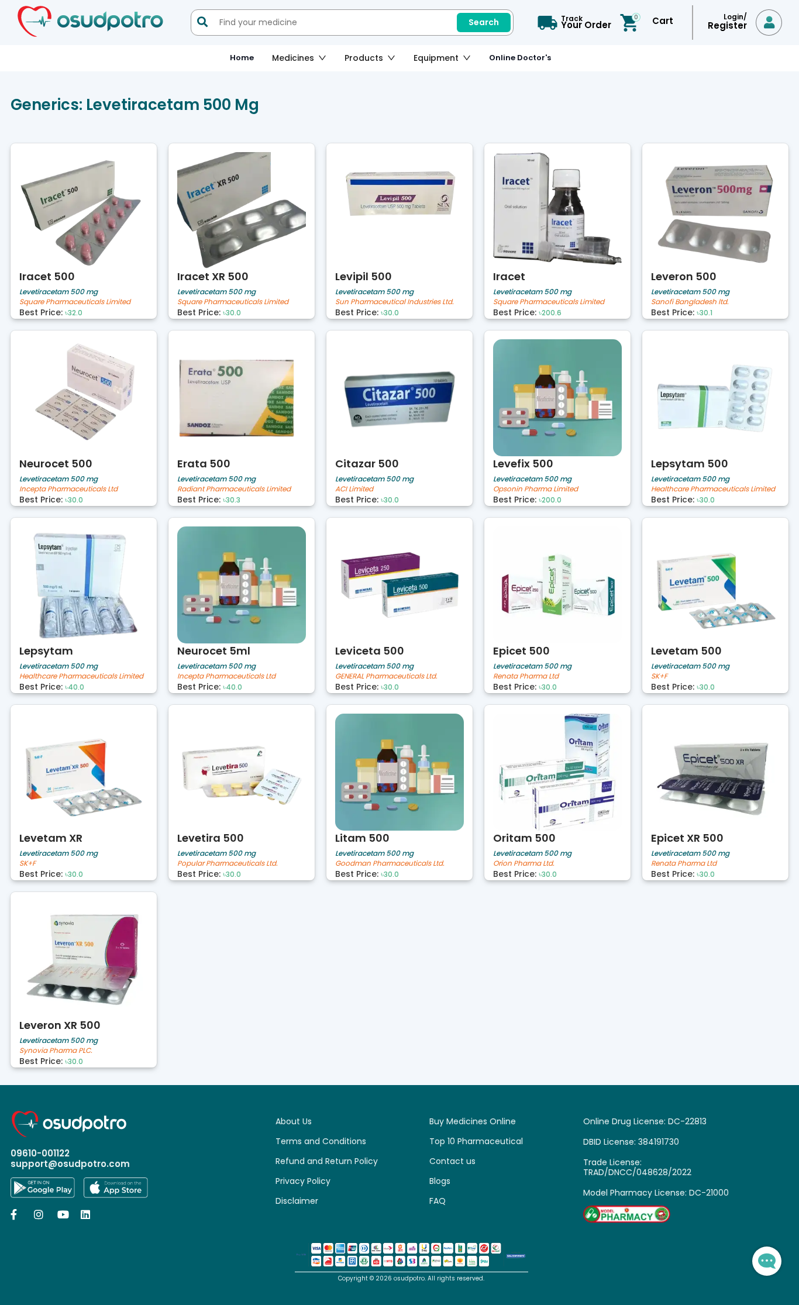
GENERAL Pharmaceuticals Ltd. (386, 676)
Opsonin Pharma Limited (535, 489)
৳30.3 (231, 500)
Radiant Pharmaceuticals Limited (234, 489)
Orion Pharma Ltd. (524, 863)
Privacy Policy (302, 1181)
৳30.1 (704, 313)
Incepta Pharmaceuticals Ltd (68, 489)
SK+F (659, 676)
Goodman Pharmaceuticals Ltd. (390, 863)
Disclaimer (296, 1201)
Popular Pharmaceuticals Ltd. (227, 863)
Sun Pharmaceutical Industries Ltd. (394, 302)
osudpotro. (411, 1278)
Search (484, 22)
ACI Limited (354, 489)
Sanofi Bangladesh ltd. (690, 302)
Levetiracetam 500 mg (58, 292)
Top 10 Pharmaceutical (476, 1141)
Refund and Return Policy (326, 1161)
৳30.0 (232, 313)
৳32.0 (73, 313)
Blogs (439, 1181)
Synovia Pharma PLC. (55, 1050)
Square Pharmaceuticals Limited (74, 302)
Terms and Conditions (320, 1141)
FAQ (437, 1201)
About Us (293, 1121)
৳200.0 (550, 500)
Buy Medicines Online (472, 1121)
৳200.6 (550, 313)
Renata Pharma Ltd (526, 676)
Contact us (452, 1161)
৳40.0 (74, 687)
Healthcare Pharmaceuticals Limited (713, 489)
